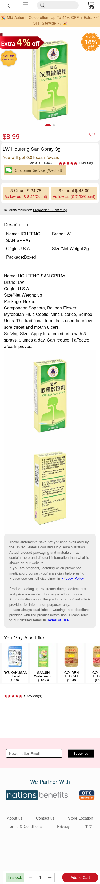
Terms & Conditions (25, 826)
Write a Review (41, 163)
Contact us (45, 818)
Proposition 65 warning (50, 209)
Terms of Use (58, 619)
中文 (88, 826)
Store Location (80, 818)
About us (14, 818)
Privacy (63, 826)
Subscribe (81, 753)
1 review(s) (86, 163)
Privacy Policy (72, 578)
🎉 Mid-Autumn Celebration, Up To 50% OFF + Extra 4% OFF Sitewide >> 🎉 (50, 20)
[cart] (90, 5)
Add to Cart (80, 877)
